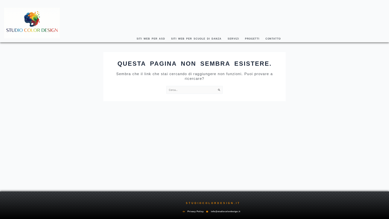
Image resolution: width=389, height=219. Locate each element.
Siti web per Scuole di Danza (196, 38)
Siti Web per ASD (151, 38)
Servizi (233, 38)
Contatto (273, 38)
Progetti (252, 38)
